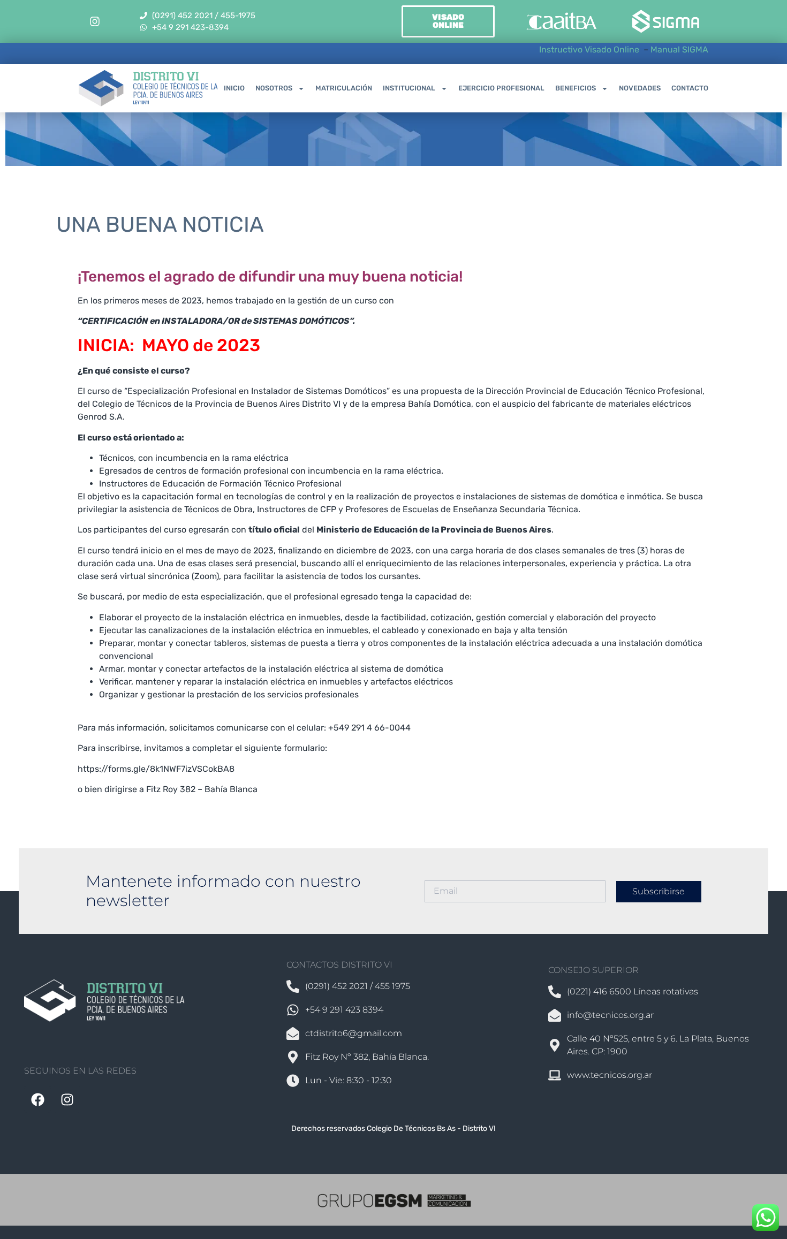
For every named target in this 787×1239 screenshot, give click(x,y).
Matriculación (343, 88)
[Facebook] (37, 1099)
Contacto (689, 88)
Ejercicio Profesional (501, 88)
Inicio (234, 88)
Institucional (409, 88)
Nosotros (273, 88)
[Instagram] (94, 21)
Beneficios (575, 88)
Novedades (640, 88)
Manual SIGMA (679, 49)
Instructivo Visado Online (590, 49)
